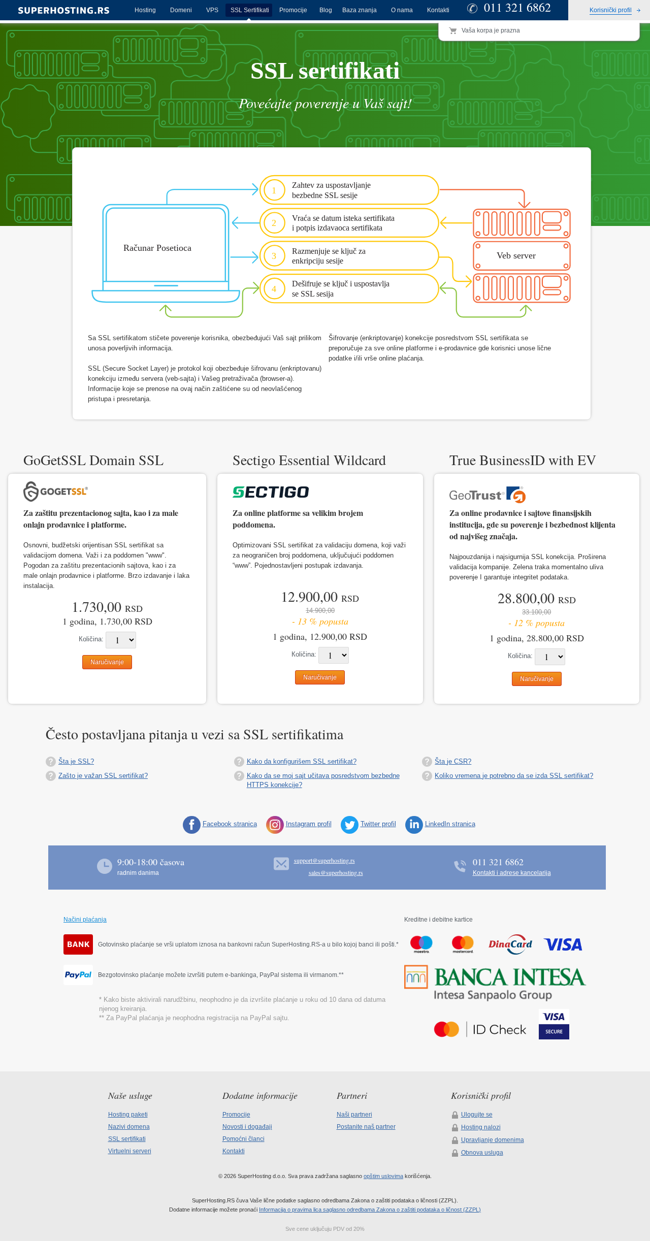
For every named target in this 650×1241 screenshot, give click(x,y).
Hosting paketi (128, 1114)
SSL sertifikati (127, 1138)
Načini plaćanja (85, 919)
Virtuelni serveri (129, 1151)
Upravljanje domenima (492, 1140)
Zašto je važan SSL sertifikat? (103, 775)
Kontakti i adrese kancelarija (512, 872)
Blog (325, 10)
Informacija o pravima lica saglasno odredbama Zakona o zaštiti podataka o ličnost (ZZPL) (370, 1209)
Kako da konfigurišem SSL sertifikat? (301, 761)
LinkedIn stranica (450, 824)
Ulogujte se (477, 1114)
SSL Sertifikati (250, 10)
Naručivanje (107, 662)
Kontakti (438, 10)
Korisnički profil (611, 10)
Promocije (293, 10)
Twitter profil (378, 824)
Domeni (181, 10)
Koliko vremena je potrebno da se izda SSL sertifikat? (514, 775)
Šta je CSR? (453, 761)
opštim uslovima (383, 1176)
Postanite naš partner (366, 1126)
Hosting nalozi (481, 1127)
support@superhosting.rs (324, 860)
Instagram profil (309, 824)
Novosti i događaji (247, 1126)
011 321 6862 (498, 862)
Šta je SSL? (76, 761)
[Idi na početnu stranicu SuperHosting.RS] (59, 10)
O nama (402, 10)
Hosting (145, 10)
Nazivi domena (129, 1126)
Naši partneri (354, 1114)
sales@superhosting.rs (336, 872)
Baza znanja (359, 10)
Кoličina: (91, 639)
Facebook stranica (230, 824)
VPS (212, 10)
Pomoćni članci (243, 1138)
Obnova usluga (482, 1152)
